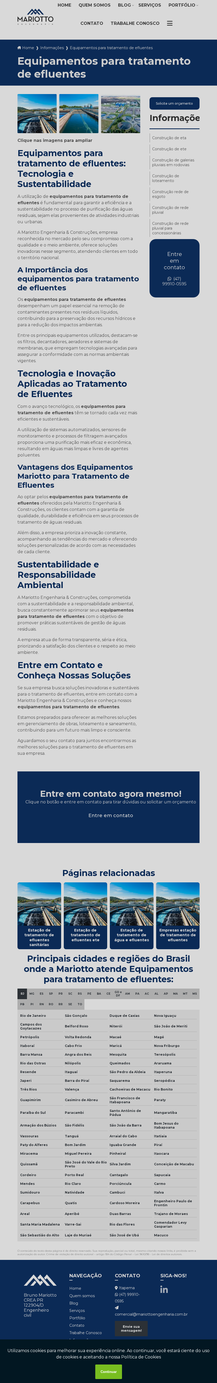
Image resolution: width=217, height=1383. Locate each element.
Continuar (109, 1372)
